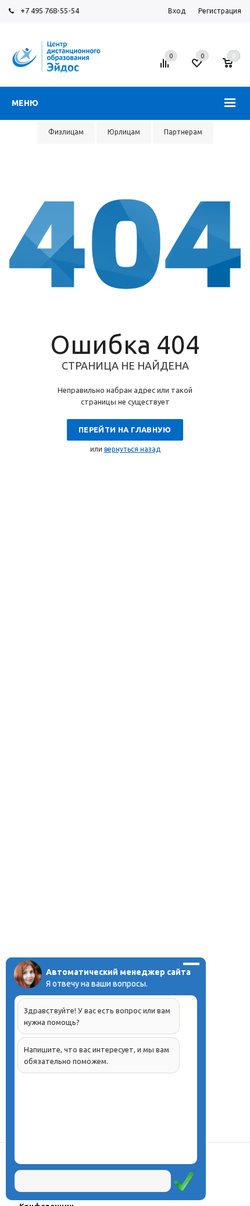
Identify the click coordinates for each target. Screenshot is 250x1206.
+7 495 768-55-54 (49, 10)
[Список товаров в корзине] (233, 67)
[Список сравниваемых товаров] (166, 67)
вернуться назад (132, 449)
